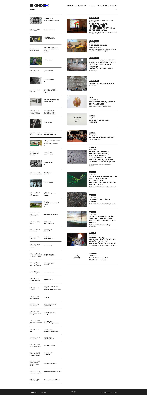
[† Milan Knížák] (36, 123)
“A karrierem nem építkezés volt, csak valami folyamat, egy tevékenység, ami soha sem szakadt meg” (103, 180)
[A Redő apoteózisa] (77, 256)
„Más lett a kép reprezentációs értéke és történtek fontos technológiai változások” (102, 240)
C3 (116, 392)
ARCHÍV (113, 6)
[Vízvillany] (36, 204)
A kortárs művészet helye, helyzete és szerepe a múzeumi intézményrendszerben (102, 65)
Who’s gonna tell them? (101, 137)
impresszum (34, 392)
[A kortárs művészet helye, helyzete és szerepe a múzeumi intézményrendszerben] (77, 64)
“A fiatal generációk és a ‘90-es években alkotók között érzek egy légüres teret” (102, 219)
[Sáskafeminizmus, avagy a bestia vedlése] (77, 101)
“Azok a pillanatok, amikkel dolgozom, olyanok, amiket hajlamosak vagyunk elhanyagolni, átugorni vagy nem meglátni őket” (102, 157)
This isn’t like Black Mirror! (99, 121)
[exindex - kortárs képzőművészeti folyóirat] (39, 5)
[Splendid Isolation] (36, 39)
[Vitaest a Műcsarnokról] (77, 83)
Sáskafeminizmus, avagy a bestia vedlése (102, 103)
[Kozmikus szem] (36, 20)
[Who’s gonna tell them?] (77, 136)
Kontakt (43, 392)
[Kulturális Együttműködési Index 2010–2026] (36, 102)
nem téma (102, 6)
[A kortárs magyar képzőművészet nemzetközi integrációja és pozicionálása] (77, 26)
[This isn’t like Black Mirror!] (77, 119)
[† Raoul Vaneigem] (36, 80)
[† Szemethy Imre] (36, 163)
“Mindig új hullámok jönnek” (99, 200)
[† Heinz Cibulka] (36, 61)
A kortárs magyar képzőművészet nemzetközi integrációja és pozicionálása (102, 27)
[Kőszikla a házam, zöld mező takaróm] (36, 143)
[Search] (116, 9)
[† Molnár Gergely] (36, 183)
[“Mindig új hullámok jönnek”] (77, 199)
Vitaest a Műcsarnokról (101, 84)
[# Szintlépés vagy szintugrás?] (77, 45)
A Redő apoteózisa (98, 258)
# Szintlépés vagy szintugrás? (98, 46)
